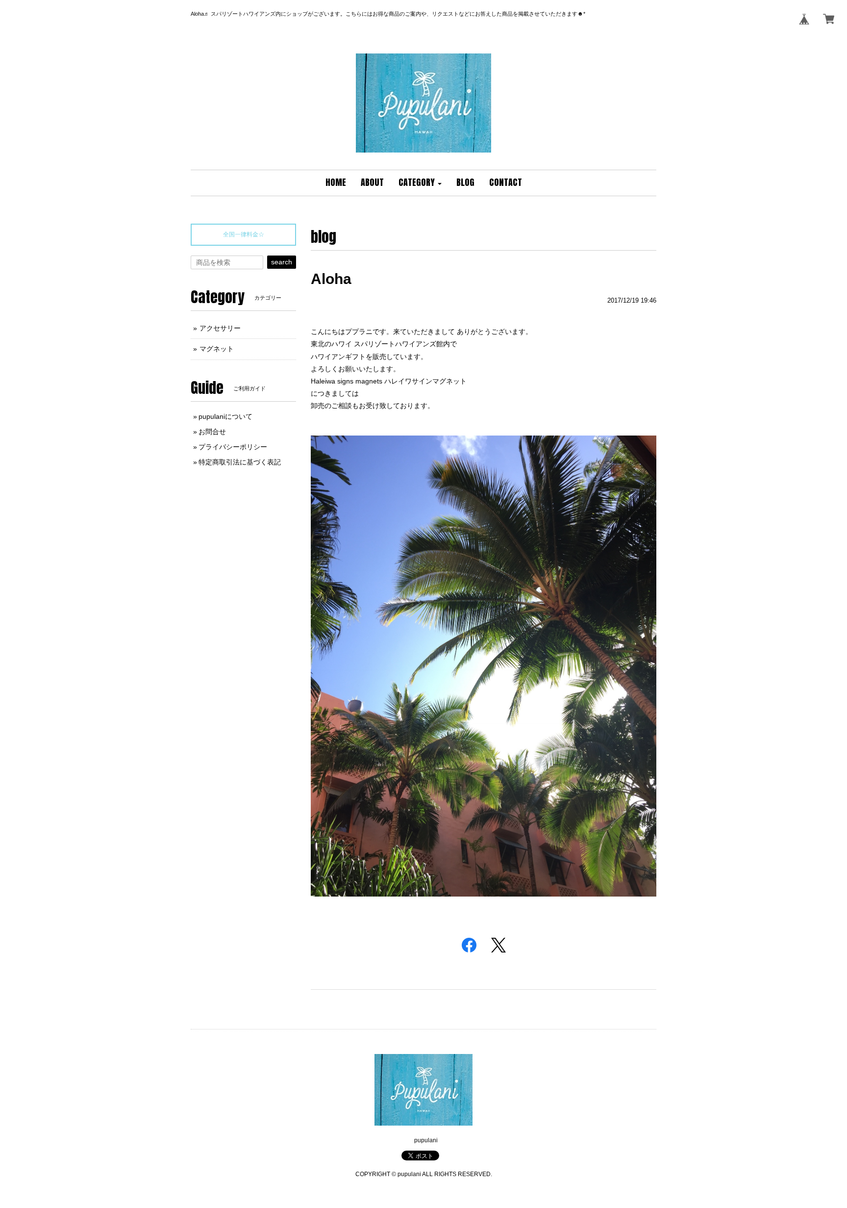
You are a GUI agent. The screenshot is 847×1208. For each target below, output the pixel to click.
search (281, 262)
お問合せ (212, 432)
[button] (420, 183)
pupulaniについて (225, 416)
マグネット (216, 349)
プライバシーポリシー (233, 447)
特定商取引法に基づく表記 (240, 462)
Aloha (331, 279)
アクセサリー (220, 328)
